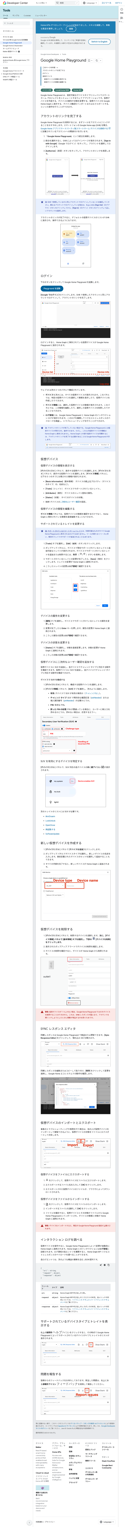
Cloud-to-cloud (42, 1473)
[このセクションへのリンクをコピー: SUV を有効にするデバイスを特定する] (84, 761)
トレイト (78, 531)
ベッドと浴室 (74, 1478)
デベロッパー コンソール (108, 1448)
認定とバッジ (90, 1449)
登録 (71, 29)
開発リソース (90, 1461)
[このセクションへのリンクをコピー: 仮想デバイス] (60, 459)
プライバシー (50, 1522)
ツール (5, 15)
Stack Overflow (108, 1461)
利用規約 (39, 1522)
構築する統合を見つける (42, 1494)
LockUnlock (50, 821)
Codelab (27, 15)
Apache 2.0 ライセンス (66, 1426)
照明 (70, 1447)
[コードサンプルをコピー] (109, 1265)
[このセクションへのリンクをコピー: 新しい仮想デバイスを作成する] (84, 843)
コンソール (106, 3)
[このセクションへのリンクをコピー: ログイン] (54, 276)
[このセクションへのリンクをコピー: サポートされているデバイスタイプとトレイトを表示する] (51, 1325)
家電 (70, 1469)
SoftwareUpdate (52, 834)
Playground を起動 (52, 288)
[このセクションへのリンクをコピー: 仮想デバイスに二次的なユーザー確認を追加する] (96, 662)
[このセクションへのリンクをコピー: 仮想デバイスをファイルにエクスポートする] (91, 1174)
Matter (38, 1447)
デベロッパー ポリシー (91, 1480)
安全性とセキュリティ (75, 1457)
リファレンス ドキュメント (82, 1300)
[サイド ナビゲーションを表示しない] (29, 1522)
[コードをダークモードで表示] (105, 1265)
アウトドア (73, 1482)
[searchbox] (16, 23)
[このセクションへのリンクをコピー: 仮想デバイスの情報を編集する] (77, 509)
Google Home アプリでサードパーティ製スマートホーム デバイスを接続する (74, 128)
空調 (70, 1451)
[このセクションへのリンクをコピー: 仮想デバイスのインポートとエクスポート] (98, 1123)
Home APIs (56, 1452)
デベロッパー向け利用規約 (91, 1473)
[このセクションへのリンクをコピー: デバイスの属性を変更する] (72, 616)
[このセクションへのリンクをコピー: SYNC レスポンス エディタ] (78, 1029)
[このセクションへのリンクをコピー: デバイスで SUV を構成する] (67, 679)
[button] (16, 73)
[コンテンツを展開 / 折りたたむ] (57, 67)
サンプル (15, 15)
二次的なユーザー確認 (70, 502)
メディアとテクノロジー (75, 1464)
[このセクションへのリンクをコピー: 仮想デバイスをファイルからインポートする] (91, 1199)
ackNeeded (96, 698)
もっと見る (40, 3)
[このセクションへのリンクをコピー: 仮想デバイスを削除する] (75, 929)
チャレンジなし (92, 693)
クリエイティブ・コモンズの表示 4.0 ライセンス (88, 1423)
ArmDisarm (50, 816)
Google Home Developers (50, 54)
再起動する (50, 829)
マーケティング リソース (91, 1455)
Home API (77, 90)
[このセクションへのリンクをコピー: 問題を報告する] (63, 1374)
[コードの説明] (101, 1265)
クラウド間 (46, 90)
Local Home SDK (62, 90)
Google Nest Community (107, 1466)
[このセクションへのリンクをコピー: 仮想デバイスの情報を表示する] (77, 465)
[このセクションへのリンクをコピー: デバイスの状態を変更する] (72, 642)
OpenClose (50, 825)
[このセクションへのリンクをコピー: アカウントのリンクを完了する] (84, 116)
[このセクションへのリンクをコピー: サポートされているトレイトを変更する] (86, 524)
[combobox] (67, 3)
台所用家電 (73, 1474)
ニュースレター (41, 15)
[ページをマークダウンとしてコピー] (97, 60)
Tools (6, 10)
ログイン (118, 3)
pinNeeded (68, 700)
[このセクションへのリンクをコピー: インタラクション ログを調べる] (84, 1240)
